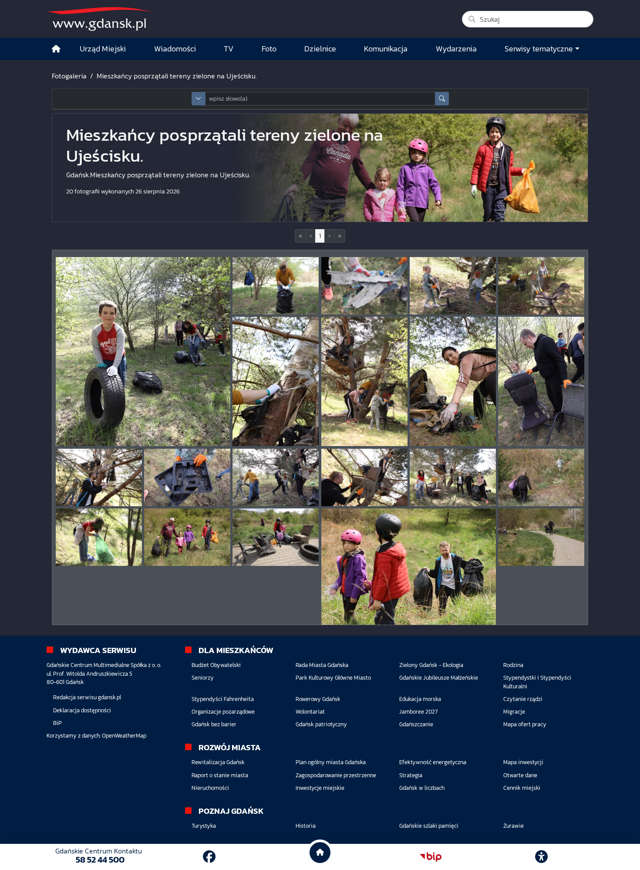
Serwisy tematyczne (539, 48)
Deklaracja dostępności (82, 710)
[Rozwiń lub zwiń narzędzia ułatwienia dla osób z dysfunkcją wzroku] (542, 857)
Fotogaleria (69, 76)
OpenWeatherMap (124, 735)
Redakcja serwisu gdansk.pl (87, 697)
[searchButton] (442, 98)
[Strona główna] (56, 49)
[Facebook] (209, 856)
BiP (57, 723)
